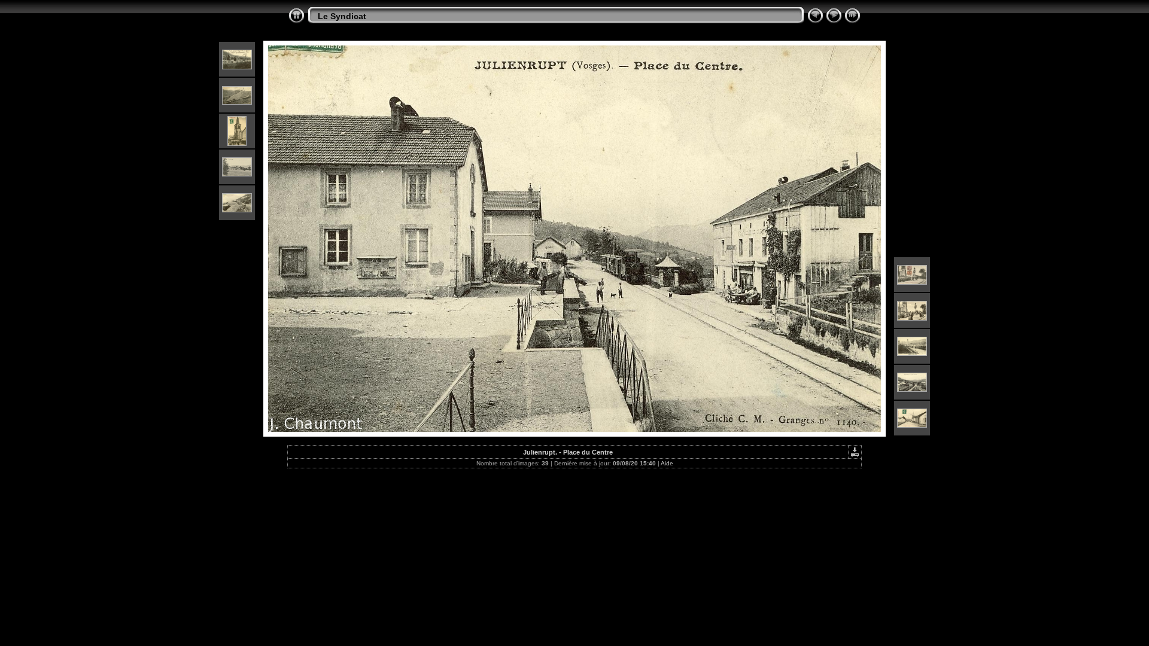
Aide (667, 463)
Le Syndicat (342, 16)
